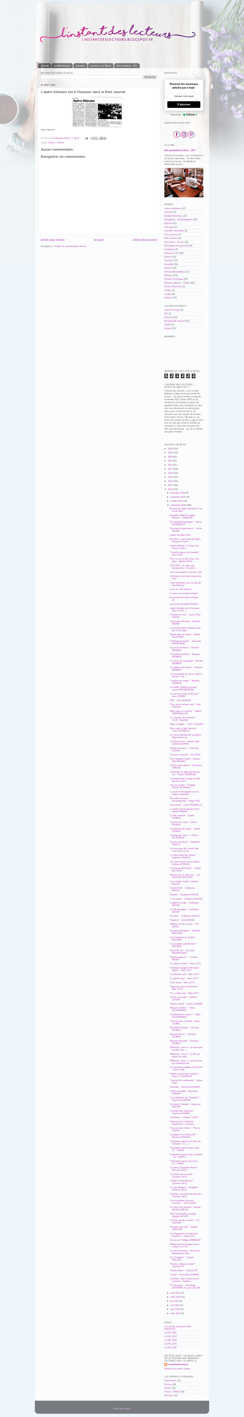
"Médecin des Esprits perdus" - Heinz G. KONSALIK (184, 1075)
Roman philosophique (174, 272)
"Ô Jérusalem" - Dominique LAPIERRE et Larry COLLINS (185, 1286)
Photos (167, 1388)
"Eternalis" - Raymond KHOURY (185, 1087)
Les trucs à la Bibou (100, 65)
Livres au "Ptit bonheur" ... (182, 589)
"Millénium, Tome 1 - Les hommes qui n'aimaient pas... (185, 1062)
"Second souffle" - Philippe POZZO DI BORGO (182, 786)
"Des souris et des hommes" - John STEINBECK (183, 729)
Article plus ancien (145, 240)
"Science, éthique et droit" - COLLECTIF (182, 1265)
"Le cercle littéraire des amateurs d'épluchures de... (185, 736)
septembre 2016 (178, 505)
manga (167, 294)
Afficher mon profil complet (177, 1369)
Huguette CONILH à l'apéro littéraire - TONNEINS (182, 516)
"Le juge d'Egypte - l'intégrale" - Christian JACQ (184, 1188)
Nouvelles (169, 264)
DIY (166, 314)
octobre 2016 (176, 501)
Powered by (176, 114)
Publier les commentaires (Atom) (70, 246)
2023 (170, 461)
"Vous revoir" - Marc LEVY (182, 982)
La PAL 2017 (170, 1336)
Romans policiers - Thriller (176, 283)
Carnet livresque (172, 310)
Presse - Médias (56, 142)
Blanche (168, 223)
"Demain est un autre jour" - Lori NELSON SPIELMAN (184, 876)
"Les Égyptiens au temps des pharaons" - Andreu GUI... (183, 1234)
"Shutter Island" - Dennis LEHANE (186, 1004)
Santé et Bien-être (173, 286)
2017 (170, 485)
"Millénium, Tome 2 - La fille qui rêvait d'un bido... (184, 1055)
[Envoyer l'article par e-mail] (86, 138)
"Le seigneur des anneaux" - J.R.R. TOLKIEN (183, 718)
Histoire (168, 257)
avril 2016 (175, 1309)
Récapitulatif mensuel (174, 321)
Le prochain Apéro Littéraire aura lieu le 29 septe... (185, 629)
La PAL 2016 (170, 1333)
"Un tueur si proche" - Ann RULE (185, 755)
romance (168, 298)
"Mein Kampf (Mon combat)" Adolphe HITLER (183, 1215)
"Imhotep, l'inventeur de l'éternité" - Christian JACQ (186, 1195)
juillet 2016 (175, 1297)
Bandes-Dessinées (173, 216)
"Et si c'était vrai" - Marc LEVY (184, 993)
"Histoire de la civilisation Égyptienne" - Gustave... (182, 1122)
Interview (168, 317)
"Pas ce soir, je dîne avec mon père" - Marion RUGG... (184, 560)
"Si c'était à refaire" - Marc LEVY (185, 964)
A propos (80, 65)
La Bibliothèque (62, 65)
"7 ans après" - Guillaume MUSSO (186, 899)
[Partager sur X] (98, 138)
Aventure (168, 212)
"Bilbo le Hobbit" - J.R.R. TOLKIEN (186, 724)
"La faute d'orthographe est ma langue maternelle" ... (184, 793)
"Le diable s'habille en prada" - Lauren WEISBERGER (183, 688)
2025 (170, 452)
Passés (168, 1384)
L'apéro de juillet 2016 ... (181, 535)
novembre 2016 (178, 497)
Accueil (45, 65)
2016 (170, 489)
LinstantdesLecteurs (178, 1364)
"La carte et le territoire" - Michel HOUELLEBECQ (185, 1208)
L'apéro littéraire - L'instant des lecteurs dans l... (184, 547)
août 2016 (175, 1293)
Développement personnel (176, 246)
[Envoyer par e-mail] (92, 138)
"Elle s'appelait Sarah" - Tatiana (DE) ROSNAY (184, 760)
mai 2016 (175, 1305)
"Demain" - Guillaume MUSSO (184, 895)
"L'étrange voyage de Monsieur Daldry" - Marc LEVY (184, 969)
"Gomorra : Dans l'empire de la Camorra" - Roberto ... (184, 1280)
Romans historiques (173, 279)
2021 (170, 469)
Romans (168, 275)
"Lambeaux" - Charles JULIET (183, 1117)
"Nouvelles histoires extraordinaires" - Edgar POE (184, 799)
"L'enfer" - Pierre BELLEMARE (184, 1275)
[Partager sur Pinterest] (105, 138)
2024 (170, 457)
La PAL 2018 (170, 1340)
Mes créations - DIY (127, 65)
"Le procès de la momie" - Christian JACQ (181, 1175)
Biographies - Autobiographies (178, 219)
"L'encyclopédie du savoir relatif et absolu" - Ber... (185, 675)
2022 (170, 465)
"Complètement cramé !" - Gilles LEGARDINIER (185, 1015)
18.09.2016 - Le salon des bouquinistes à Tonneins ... (183, 566)
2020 (170, 473)
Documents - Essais (174, 242)
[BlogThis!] (95, 138)
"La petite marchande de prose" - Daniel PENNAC (185, 810)
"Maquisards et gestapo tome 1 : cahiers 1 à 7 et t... (185, 1245)
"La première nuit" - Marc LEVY (184, 974)
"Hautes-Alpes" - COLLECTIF (183, 1270)
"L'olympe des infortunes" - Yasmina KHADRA (182, 1112)
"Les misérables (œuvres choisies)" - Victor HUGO (182, 1201)
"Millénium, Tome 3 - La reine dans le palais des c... (186, 1048)
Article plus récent (52, 240)
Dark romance (171, 238)
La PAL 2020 (170, 1348)
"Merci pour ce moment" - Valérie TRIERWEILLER (185, 712)
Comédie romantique (174, 231)
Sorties (167, 328)
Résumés (168, 1395)
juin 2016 (175, 1301)
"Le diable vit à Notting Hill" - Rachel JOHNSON (183, 1136)
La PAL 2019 (170, 1344)
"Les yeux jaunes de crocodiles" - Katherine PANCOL (185, 863)
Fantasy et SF (171, 253)
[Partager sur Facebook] (101, 138)
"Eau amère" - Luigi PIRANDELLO (185, 805)
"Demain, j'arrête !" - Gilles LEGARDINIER (182, 1009)
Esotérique (169, 249)
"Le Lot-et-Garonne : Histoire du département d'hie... (184, 1252)
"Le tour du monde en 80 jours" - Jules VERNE (185, 695)
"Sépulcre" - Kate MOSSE (182, 920)
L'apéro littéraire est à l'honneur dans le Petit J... (184, 609)
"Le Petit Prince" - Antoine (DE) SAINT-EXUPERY (184, 742)
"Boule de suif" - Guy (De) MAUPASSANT (181, 951)
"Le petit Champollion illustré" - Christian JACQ (184, 1168)
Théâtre (168, 290)
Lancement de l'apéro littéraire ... (185, 604)
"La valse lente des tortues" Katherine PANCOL (182, 856)
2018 (170, 481)
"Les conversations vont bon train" (186, 572)
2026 (170, 449)
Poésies (168, 268)
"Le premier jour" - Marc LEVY (184, 978)
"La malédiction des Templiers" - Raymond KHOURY (185, 1098)
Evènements (170, 1380)
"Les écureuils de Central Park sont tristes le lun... (184, 849)
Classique (169, 227)
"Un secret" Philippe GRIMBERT (185, 1240)
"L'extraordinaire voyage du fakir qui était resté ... (184, 779)
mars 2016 (175, 1313)
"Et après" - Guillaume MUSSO (184, 916)
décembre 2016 (178, 493)
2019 (170, 477)
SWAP (167, 325)
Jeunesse (169, 260)
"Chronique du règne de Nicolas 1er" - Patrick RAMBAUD (184, 773)
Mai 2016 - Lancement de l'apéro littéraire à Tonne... (185, 540)
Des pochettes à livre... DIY (179, 150)
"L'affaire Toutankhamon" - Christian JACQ (182, 1182)
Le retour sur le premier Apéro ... (185, 593)
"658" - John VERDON (180, 700)
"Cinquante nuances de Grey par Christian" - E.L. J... (185, 1142)
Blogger (126, 1409)
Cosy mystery (171, 234)
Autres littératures (172, 208)
